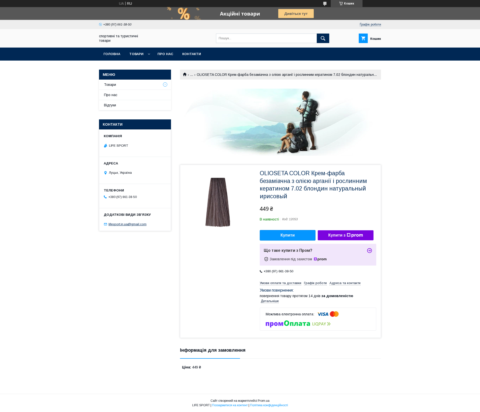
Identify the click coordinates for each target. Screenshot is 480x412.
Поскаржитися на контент (230, 405)
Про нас (165, 54)
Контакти (191, 54)
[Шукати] (323, 38)
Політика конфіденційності (269, 405)
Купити (287, 235)
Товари (136, 54)
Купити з (337, 235)
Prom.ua (264, 400)
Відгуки (110, 105)
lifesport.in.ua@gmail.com (127, 224)
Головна (112, 54)
